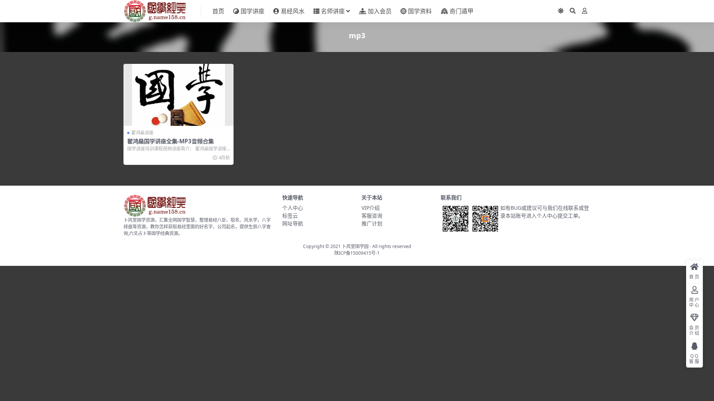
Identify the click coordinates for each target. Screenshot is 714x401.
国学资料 (420, 11)
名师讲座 (333, 11)
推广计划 (371, 223)
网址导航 (292, 223)
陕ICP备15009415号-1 (357, 253)
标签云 (290, 215)
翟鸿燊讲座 (142, 133)
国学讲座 (252, 11)
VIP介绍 (370, 207)
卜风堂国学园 (355, 246)
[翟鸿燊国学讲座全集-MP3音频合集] (178, 95)
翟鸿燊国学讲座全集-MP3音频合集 (170, 141)
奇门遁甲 (461, 11)
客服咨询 (371, 215)
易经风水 (293, 11)
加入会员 (380, 11)
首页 (218, 11)
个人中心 (292, 207)
